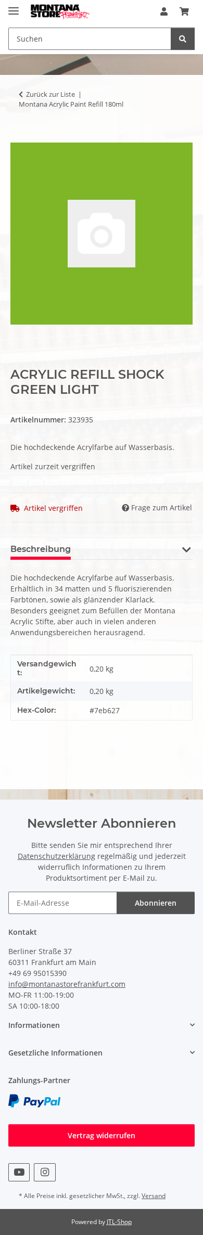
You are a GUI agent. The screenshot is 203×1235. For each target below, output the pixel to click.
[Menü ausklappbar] (13, 6)
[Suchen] (183, 39)
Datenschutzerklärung (56, 856)
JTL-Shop (119, 1221)
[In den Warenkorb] (18, 137)
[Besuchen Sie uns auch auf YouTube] (19, 1172)
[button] (164, 11)
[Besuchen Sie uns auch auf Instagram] (44, 1172)
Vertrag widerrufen (101, 1135)
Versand (154, 1195)
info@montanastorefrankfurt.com (66, 984)
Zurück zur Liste (50, 94)
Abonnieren (155, 903)
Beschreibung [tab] (40, 549)
